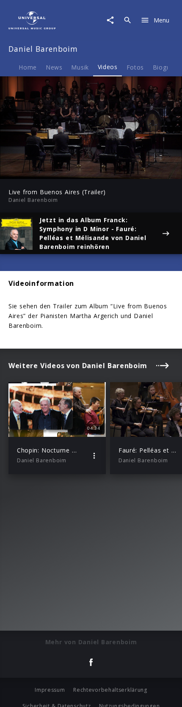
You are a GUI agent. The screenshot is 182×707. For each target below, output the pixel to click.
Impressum (50, 689)
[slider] (63, 170)
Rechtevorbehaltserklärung (110, 689)
